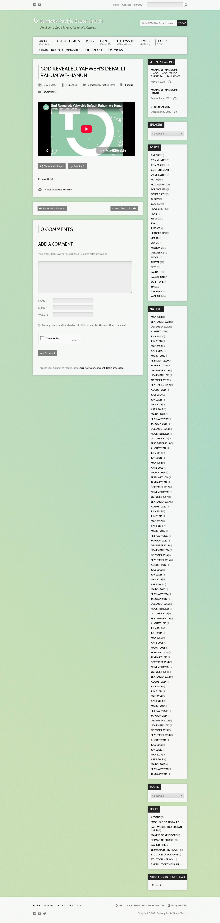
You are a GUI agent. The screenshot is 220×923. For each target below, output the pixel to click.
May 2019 (156, 404)
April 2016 (157, 584)
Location (75, 905)
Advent (156, 817)
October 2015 (159, 613)
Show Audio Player (54, 166)
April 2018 (157, 467)
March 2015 (158, 647)
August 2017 (158, 506)
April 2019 (157, 409)
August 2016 (158, 565)
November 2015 (160, 608)
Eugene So (72, 85)
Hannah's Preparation (122, 208)
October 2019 (159, 380)
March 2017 (158, 531)
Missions (156, 247)
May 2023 (156, 317)
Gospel (155, 204)
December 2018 (160, 428)
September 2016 (160, 560)
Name (42, 300)
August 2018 (158, 448)
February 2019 (159, 419)
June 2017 (156, 516)
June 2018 (156, 458)
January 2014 (159, 715)
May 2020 (156, 346)
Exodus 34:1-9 (45, 179)
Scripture (157, 281)
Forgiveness (159, 189)
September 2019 (160, 385)
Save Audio (79, 166)
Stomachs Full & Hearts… (54, 208)
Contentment (160, 170)
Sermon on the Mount (165, 849)
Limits (154, 238)
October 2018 (159, 438)
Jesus (154, 218)
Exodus (129, 85)
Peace (154, 257)
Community (158, 160)
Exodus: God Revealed (61, 189)
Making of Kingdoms (164, 835)
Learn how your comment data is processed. (101, 368)
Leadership (158, 233)
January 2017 (159, 540)
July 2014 (156, 686)
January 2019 (159, 423)
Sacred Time (158, 845)
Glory (155, 199)
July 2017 (156, 511)
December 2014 (160, 662)
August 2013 (158, 740)
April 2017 (157, 526)
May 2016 (156, 579)
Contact (126, 4)
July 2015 (156, 628)
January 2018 (159, 482)
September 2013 (160, 735)
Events (49, 905)
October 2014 (159, 671)
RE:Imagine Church (163, 840)
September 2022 (160, 321)
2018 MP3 (156, 884)
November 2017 (160, 492)
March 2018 (158, 472)
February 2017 (159, 535)
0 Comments (50, 91)
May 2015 (156, 637)
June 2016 (156, 574)
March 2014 (158, 706)
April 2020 (157, 351)
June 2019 (156, 399)
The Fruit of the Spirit (165, 864)
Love (112, 85)
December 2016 (160, 545)
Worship (156, 296)
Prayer (155, 262)
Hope (154, 213)
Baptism (156, 155)
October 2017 (159, 497)
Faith (154, 179)
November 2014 (160, 667)
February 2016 (159, 594)
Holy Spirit (158, 208)
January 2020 (159, 365)
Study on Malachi (162, 859)
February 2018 (159, 477)
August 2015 (158, 623)
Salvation (157, 277)
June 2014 (156, 691)
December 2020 (160, 326)
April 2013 (157, 759)
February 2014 (159, 711)
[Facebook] (34, 4)
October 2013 (159, 730)
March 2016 (158, 589)
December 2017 (160, 487)
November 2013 (160, 725)
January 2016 (159, 599)
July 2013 (156, 745)
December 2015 (160, 603)
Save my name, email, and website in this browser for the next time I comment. (84, 325)
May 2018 (156, 463)
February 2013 (159, 769)
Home (116, 4)
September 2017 (160, 501)
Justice (105, 85)
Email (42, 307)
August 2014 (158, 681)
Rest (154, 267)
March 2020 (158, 355)
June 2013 (156, 749)
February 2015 (159, 652)
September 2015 (160, 618)
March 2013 (158, 764)
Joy (153, 223)
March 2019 (158, 414)
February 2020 (159, 360)
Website (43, 314)
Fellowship (158, 184)
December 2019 (160, 370)
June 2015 (156, 633)
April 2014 (157, 701)
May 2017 (156, 521)
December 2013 (160, 720)
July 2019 (156, 394)
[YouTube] (39, 4)
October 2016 (159, 555)
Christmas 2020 (160, 106)
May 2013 (156, 754)
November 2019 (160, 375)
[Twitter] (44, 913)
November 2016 (160, 550)
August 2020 (158, 331)
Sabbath (156, 272)
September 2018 (160, 443)
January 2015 (159, 657)
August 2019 (158, 389)
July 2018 (156, 453)
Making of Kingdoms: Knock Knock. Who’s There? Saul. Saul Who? (165, 73)
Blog (61, 905)
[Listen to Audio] (169, 81)
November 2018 (160, 433)
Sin (153, 286)
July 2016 (156, 569)
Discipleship (158, 174)
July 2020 (156, 336)
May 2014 (156, 696)
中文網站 (138, 4)
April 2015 (157, 642)
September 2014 (160, 676)
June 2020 (156, 341)
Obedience (157, 252)
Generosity (158, 194)
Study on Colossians (164, 854)
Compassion (94, 85)
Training (156, 291)
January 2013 (159, 774)
